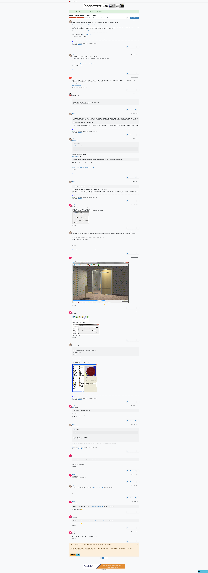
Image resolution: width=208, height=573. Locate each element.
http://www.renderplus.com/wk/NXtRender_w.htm (83, 63)
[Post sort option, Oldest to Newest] (128, 18)
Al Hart (73, 20)
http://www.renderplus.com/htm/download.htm (82, 167)
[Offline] (70, 21)
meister (73, 204)
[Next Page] (107, 558)
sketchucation (73, 1)
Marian (73, 93)
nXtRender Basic (86, 34)
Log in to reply (134, 17)
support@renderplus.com (96, 487)
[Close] (137, 544)
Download (103, 11)
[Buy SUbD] (104, 566)
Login (77, 554)
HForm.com (75, 100)
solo (73, 77)
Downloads (85, 30)
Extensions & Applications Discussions (76, 17)
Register (72, 554)
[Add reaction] (128, 47)
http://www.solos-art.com (76, 85)
